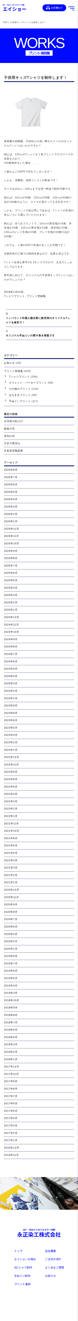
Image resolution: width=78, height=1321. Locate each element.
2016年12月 (11, 1147)
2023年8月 (11, 713)
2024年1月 (11, 698)
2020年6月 (11, 926)
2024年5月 (11, 668)
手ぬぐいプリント (20, 401)
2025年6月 (11, 572)
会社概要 (50, 1251)
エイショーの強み (25, 1259)
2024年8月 (11, 646)
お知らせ (9, 362)
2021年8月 (11, 838)
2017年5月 (11, 1110)
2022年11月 (11, 764)
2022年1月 (11, 816)
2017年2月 (11, 1133)
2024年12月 (11, 617)
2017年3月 (11, 1125)
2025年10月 (11, 543)
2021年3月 (11, 867)
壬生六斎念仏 (12, 443)
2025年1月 (11, 609)
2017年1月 (11, 1140)
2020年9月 (11, 904)
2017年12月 (11, 1066)
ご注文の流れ (53, 1259)
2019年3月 (11, 992)
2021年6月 (11, 845)
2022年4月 (11, 793)
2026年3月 (11, 506)
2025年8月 (11, 558)
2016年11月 (11, 1154)
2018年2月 (11, 1051)
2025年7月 (11, 565)
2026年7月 (11, 477)
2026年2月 (11, 514)
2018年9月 (11, 1007)
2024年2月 (11, 690)
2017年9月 (11, 1081)
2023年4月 (11, 734)
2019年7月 (11, 963)
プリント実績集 (36, 296)
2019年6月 (11, 970)
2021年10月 (11, 830)
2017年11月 (11, 1074)
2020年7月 (11, 919)
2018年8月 (11, 1015)
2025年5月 (11, 580)
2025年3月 (11, 595)
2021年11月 (11, 823)
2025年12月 (11, 528)
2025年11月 (11, 536)
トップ (18, 1251)
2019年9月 (11, 956)
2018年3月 (11, 1044)
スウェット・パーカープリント (28, 382)
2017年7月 (11, 1096)
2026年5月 (11, 491)
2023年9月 (11, 705)
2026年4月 (11, 499)
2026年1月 (11, 521)
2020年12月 (11, 889)
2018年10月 (11, 1000)
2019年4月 (11, 985)
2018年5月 (11, 1037)
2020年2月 (11, 941)
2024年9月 (11, 639)
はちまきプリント (20, 395)
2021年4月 (11, 860)
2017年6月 (11, 1103)
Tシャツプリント (14, 296)
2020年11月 (11, 897)
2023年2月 (11, 742)
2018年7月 (11, 1022)
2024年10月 (11, 631)
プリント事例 (22, 1284)
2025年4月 (11, 587)
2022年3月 (11, 801)
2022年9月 (11, 771)
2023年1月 (11, 749)
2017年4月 (11, 1118)
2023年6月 (11, 720)
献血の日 (9, 428)
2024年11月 (11, 624)
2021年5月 (11, 852)
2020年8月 (11, 911)
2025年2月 (11, 602)
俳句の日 (9, 436)
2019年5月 (11, 978)
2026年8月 (11, 469)
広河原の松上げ (13, 421)
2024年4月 (11, 676)
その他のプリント (20, 388)
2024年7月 (11, 654)
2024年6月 (11, 661)
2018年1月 (11, 1059)
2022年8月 (11, 779)
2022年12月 (11, 757)
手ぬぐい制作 (22, 1276)
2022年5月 (11, 786)
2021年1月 (11, 882)
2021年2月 (11, 875)
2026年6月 (11, 484)
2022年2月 (11, 808)
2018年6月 (11, 1029)
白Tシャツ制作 (23, 1267)
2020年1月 (11, 948)
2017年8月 (11, 1088)
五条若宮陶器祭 (13, 450)
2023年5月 (11, 727)
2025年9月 (11, 550)
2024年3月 (11, 683)
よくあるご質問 (54, 1267)
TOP (5, 22)
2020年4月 (11, 934)
